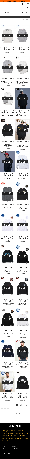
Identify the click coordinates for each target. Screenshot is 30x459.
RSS (13, 450)
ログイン (3, 448)
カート (3, 450)
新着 (20, 19)
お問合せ (14, 446)
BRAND (7, 13)
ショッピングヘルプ (6, 453)
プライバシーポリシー (16, 448)
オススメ (27, 19)
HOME (2, 16)
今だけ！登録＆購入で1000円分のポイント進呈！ (15, 1)
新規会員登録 (4, 446)
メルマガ (3, 451)
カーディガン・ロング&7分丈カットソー (14, 16)
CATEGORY (22, 13)
